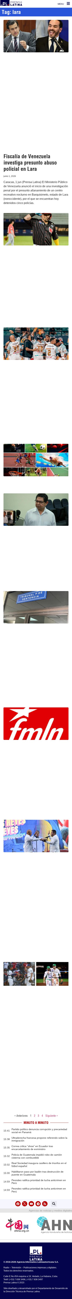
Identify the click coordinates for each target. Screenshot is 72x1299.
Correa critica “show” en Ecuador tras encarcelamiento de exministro (32, 1148)
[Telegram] (38, 1204)
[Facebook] (18, 1204)
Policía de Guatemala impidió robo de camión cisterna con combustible (37, 1156)
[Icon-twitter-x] (24, 1204)
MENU (61, 4)
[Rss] (45, 1204)
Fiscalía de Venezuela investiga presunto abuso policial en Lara (30, 162)
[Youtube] (31, 1204)
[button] (54, 1204)
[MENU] (68, 3)
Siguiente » (51, 1115)
